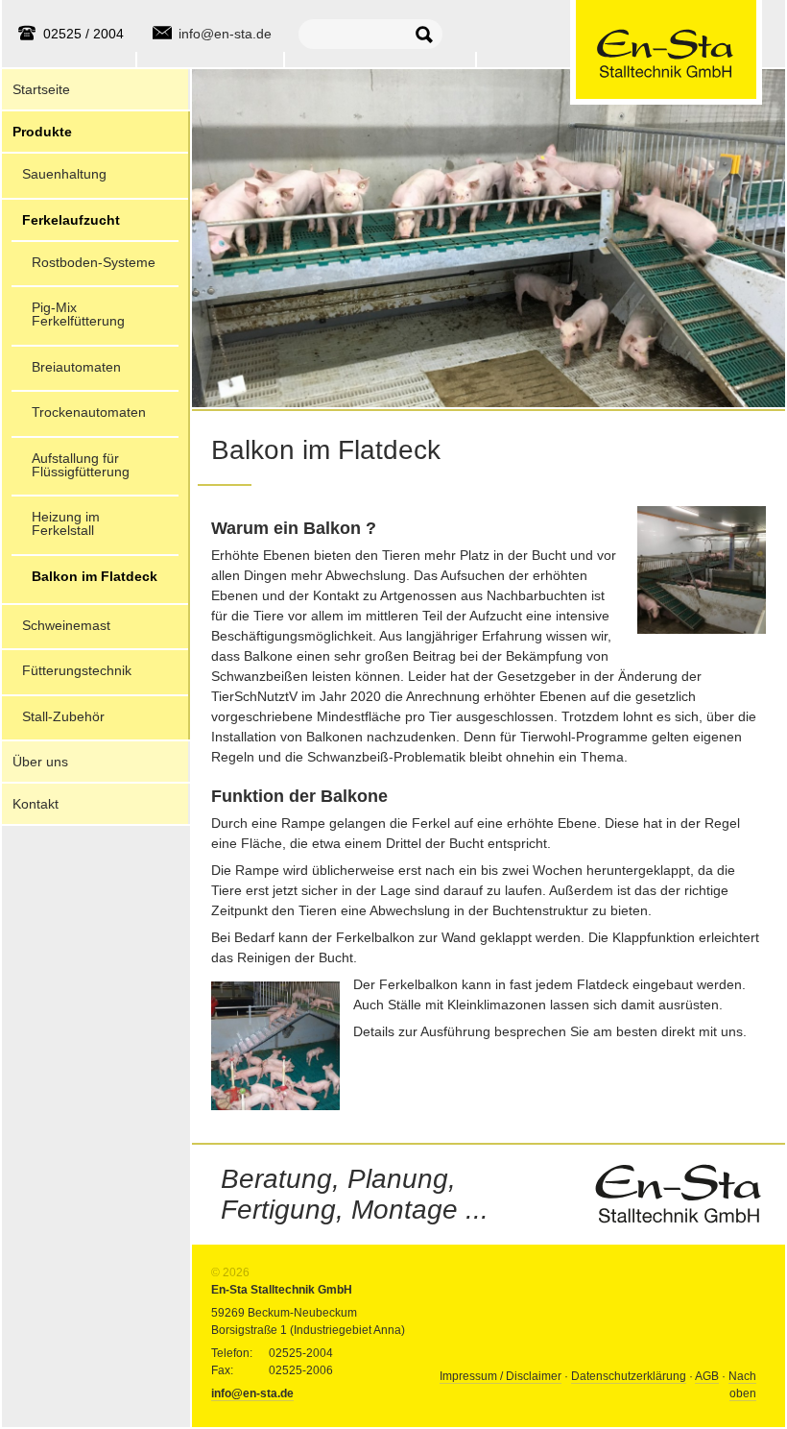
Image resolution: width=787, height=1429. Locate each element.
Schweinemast (66, 625)
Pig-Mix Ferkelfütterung (78, 314)
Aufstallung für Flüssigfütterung (81, 464)
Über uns (40, 761)
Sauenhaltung (64, 174)
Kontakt (35, 803)
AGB (707, 1376)
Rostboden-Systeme (93, 262)
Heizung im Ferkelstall (66, 523)
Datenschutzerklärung (628, 1376)
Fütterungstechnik (76, 670)
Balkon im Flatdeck (94, 576)
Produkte (42, 131)
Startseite (41, 89)
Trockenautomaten (89, 412)
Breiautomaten (76, 367)
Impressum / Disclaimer (500, 1376)
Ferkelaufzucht (71, 220)
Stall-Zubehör (63, 716)
